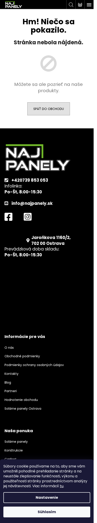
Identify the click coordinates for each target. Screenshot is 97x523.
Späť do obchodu (48, 109)
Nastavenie (47, 497)
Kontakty (11, 374)
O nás (9, 348)
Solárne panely (16, 442)
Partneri (11, 391)
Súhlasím (47, 511)
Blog (8, 382)
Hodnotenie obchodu (21, 400)
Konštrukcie (14, 450)
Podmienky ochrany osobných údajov (34, 365)
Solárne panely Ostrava (23, 409)
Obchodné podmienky (22, 356)
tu (61, 486)
